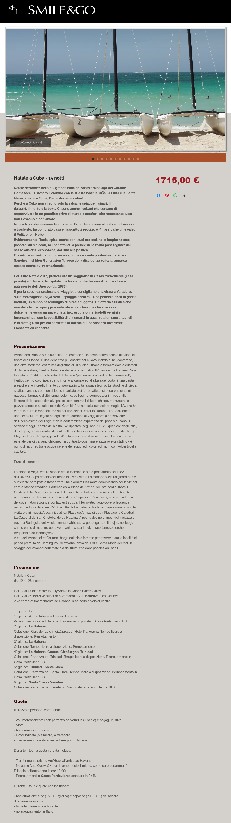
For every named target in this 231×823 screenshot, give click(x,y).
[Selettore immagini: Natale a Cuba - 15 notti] (93, 159)
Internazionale (52, 266)
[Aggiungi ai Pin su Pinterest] (167, 195)
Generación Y (53, 260)
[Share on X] (184, 195)
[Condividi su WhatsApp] (175, 195)
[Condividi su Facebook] (158, 195)
